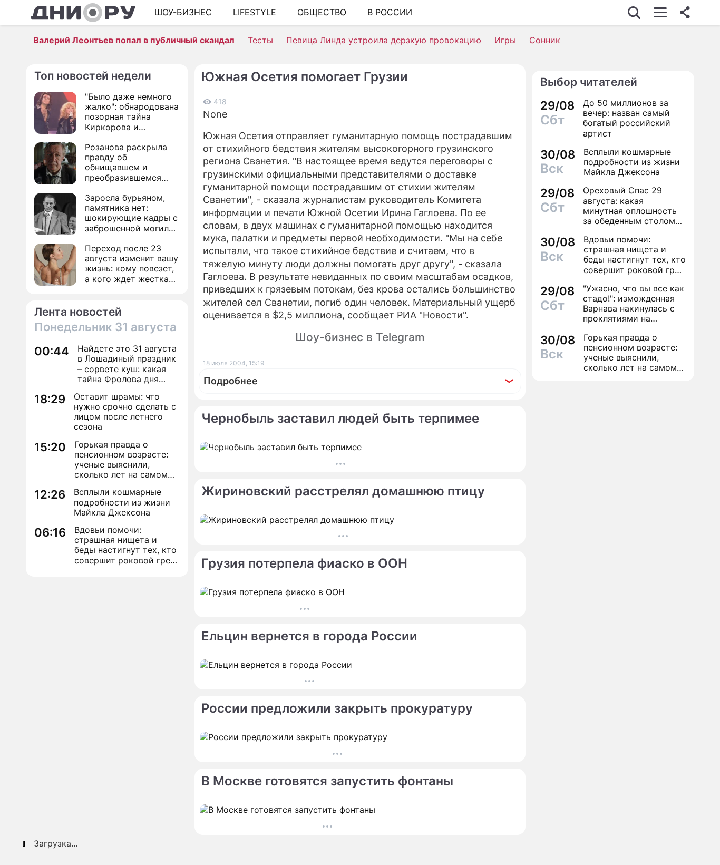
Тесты (260, 40)
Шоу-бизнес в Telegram (360, 337)
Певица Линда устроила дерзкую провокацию (383, 40)
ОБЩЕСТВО (321, 12)
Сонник (544, 40)
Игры (505, 40)
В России (389, 12)
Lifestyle (254, 12)
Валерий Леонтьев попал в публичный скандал (134, 40)
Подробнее (230, 380)
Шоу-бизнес (183, 12)
